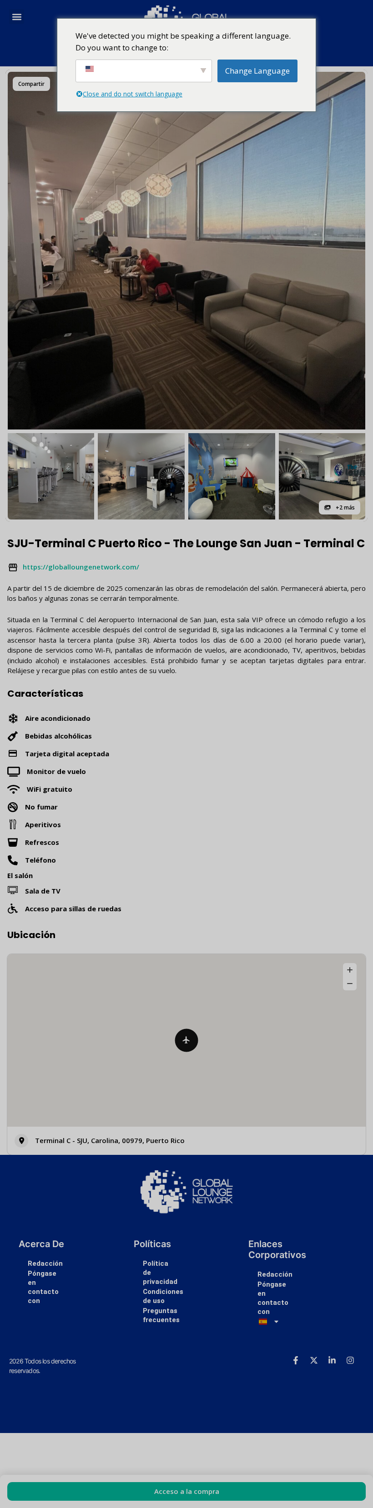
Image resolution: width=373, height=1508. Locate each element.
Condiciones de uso (163, 1296)
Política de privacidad (160, 1272)
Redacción (45, 1263)
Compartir (31, 84)
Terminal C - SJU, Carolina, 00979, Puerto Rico (110, 1140)
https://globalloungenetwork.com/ (81, 566)
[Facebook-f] (296, 1360)
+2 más (344, 507)
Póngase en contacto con (43, 1287)
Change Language (257, 70)
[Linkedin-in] (332, 1360)
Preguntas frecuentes (161, 1315)
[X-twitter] (314, 1360)
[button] (16, 16)
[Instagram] (350, 1360)
